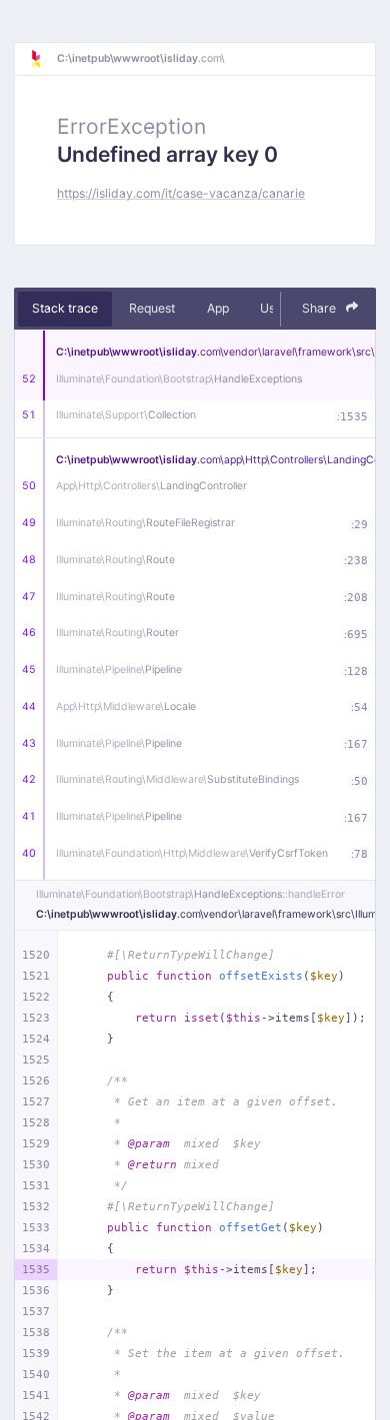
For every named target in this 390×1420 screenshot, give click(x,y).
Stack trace (65, 308)
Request (152, 308)
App (218, 308)
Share (320, 308)
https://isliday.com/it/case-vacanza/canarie (181, 193)
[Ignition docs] (43, 59)
